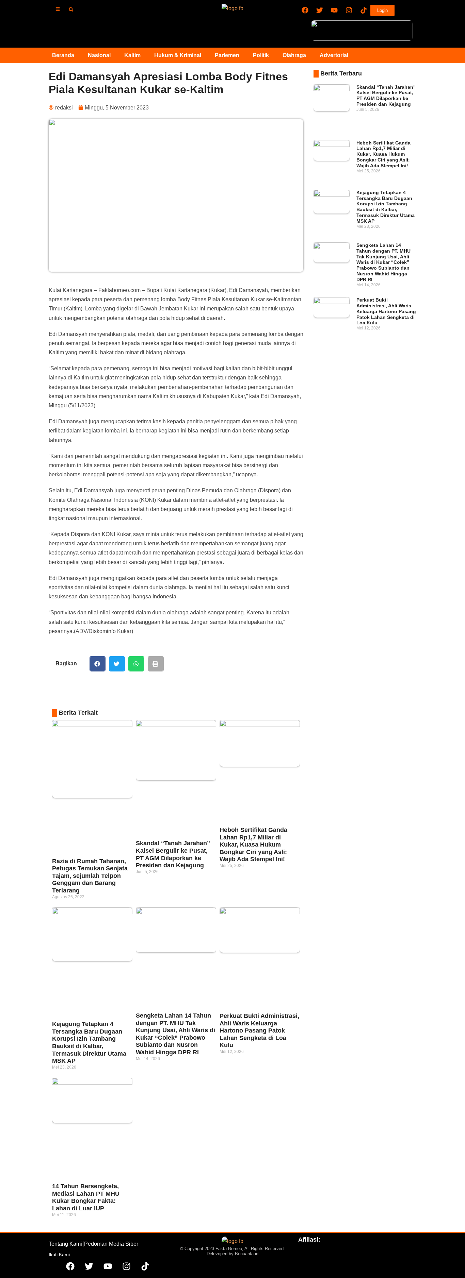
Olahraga (294, 55)
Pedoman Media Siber (111, 1244)
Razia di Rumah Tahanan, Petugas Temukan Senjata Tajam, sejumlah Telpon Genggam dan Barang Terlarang (90, 876)
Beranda (63, 55)
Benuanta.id (246, 1253)
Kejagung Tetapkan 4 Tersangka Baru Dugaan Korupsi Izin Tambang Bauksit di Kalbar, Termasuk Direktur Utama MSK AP (89, 1042)
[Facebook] (305, 10)
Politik (261, 55)
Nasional (99, 55)
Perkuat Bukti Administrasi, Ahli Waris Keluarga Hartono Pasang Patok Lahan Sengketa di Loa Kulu (259, 1030)
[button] (71, 9)
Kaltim (132, 55)
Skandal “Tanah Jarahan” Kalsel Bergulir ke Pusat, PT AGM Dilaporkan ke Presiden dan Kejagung (173, 854)
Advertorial (334, 55)
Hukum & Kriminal (177, 55)
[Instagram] (349, 10)
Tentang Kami (65, 1244)
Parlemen (227, 55)
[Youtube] (334, 10)
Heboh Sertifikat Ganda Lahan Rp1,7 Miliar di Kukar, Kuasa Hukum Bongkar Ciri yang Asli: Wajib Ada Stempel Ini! (253, 845)
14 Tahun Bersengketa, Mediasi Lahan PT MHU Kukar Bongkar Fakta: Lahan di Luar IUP (85, 1197)
